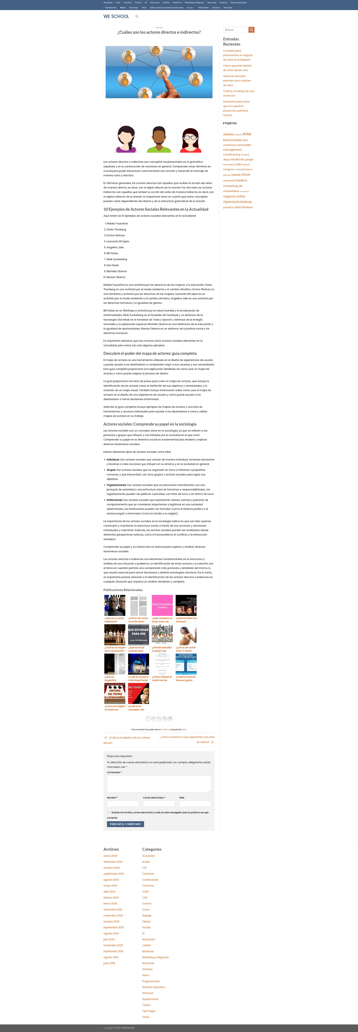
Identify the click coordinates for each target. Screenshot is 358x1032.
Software (147, 993)
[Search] (137, 16)
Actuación (107, 2)
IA (146, 2)
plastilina (228, 207)
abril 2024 (109, 891)
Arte (184, 729)
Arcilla (146, 862)
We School (116, 16)
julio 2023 (109, 939)
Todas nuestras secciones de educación (166, 7)
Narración (211, 2)
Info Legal (227, 7)
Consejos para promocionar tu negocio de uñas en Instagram (238, 55)
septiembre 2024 (113, 873)
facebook (237, 159)
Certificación (150, 879)
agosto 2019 (110, 957)
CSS (144, 897)
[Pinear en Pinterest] (164, 718)
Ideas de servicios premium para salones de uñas (237, 81)
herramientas (229, 164)
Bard (226, 140)
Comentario (114, 772)
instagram (229, 169)
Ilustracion (155, 2)
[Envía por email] (159, 718)
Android (238, 134)
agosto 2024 (111, 879)
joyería (242, 169)
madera (240, 180)
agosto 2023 (111, 933)
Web (181, 797)
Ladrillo (166, 2)
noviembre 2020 (113, 945)
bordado (236, 140)
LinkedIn (236, 175)
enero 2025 (110, 856)
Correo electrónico (154, 797)
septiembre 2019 (113, 951)
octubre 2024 (111, 867)
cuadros (245, 154)
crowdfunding (231, 154)
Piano (145, 975)
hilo (239, 164)
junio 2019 (109, 963)
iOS (236, 169)
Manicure (177, 2)
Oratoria (223, 2)
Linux (246, 174)
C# (144, 867)
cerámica (229, 145)
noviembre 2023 (113, 915)
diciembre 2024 (113, 862)
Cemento (128, 2)
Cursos (190, 7)
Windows (247, 207)
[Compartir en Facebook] (148, 718)
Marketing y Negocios (194, 2)
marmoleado (244, 192)
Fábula (146, 921)
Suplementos (110, 7)
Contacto (216, 7)
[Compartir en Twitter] (153, 718)
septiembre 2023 (113, 927)
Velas (144, 7)
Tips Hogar (133, 7)
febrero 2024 (111, 897)
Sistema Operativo (239, 2)
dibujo (226, 159)
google (249, 159)
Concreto (148, 885)
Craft (118, 2)
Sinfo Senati (203, 7)
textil (237, 207)
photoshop (243, 202)
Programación (151, 981)
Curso (146, 909)
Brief (245, 140)
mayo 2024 (110, 885)
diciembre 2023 (112, 909)
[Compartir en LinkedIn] (170, 718)
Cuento (146, 903)
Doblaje (146, 915)
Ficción (138, 2)
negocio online (234, 196)
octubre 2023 (111, 921)
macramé (228, 180)
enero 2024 (110, 903)
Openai (229, 202)
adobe (228, 134)
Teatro (123, 7)
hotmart (246, 164)
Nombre (112, 797)
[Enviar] (252, 30)
